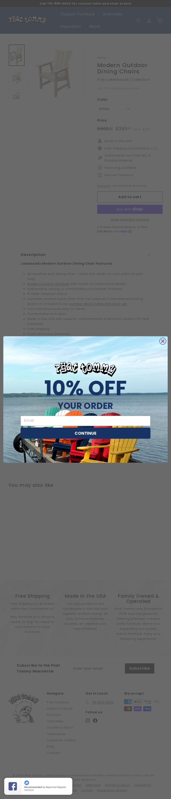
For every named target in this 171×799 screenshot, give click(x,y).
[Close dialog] (163, 341)
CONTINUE (85, 433)
